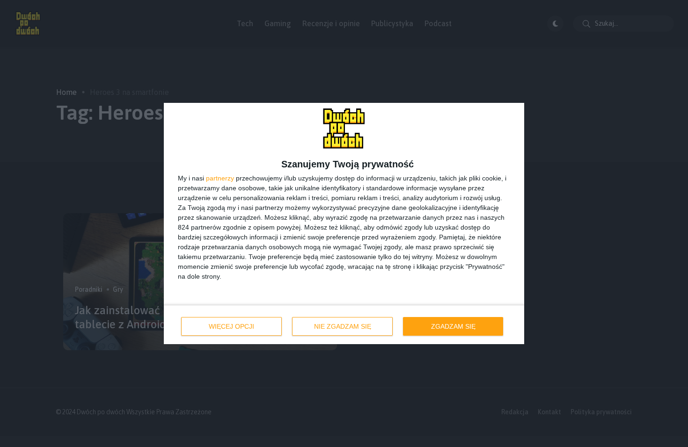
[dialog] (344, 223)
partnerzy (220, 178)
